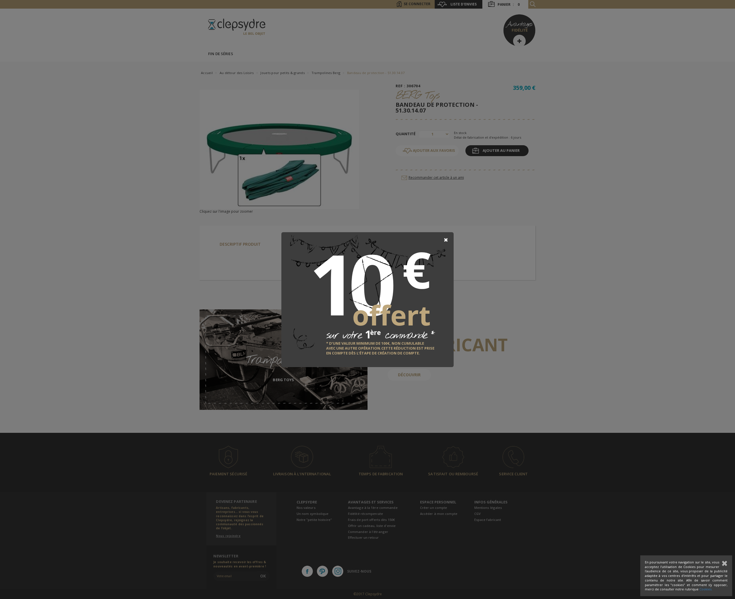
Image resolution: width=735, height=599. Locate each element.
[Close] (446, 240)
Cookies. (705, 589)
